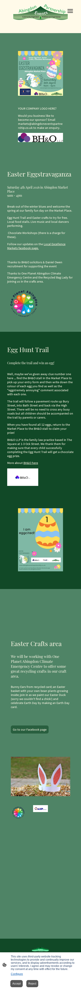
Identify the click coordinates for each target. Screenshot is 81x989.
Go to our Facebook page (30, 729)
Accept (16, 983)
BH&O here (30, 463)
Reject (32, 983)
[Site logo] (40, 12)
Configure (17, 974)
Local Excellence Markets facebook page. (36, 246)
